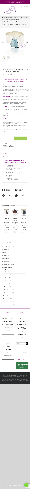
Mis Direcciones (8, 349)
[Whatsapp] (23, 352)
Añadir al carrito (20, 138)
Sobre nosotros (22, 315)
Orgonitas (5, 261)
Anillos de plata (6, 298)
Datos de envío (22, 321)
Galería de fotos (8, 327)
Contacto (22, 318)
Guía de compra (8, 315)
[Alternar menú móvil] (27, 6)
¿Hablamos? (7, 330)
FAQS (22, 337)
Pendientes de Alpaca (8, 289)
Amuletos (5, 258)
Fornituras (5, 249)
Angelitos (5, 295)
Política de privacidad (22, 334)
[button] (26, 485)
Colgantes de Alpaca (8, 286)
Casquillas (7, 275)
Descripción (4, 153)
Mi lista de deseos (8, 321)
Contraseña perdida (8, 355)
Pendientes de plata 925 (8, 301)
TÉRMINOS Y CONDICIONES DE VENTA (22, 328)
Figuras (6, 272)
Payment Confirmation (8, 358)
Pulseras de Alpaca (8, 292)
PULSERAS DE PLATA (7, 246)
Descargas (8, 360)
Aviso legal (8, 333)
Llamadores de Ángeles (8, 304)
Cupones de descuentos (8, 324)
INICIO (3, 21)
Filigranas (7, 278)
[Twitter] (21, 352)
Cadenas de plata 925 (7, 264)
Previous (3, 42)
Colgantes (5, 255)
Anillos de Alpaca (19, 21)
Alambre (6, 283)
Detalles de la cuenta (8, 352)
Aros (4, 252)
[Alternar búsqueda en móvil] (24, 6)
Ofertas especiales (22, 324)
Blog (22, 331)
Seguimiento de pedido (8, 318)
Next (27, 42)
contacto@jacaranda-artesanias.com (15, 2)
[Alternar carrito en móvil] (21, 6)
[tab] (15, 153)
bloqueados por (23, 366)
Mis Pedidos (8, 346)
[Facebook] (18, 352)
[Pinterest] (25, 352)
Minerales (25, 21)
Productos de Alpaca (10, 21)
